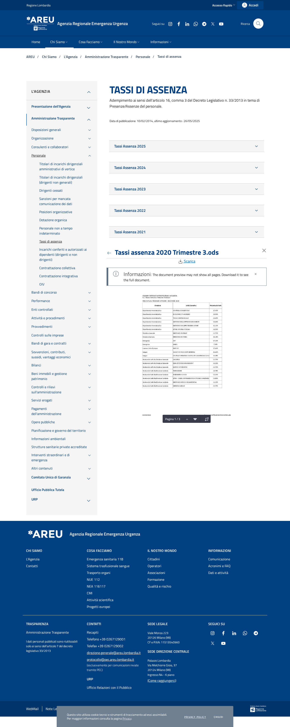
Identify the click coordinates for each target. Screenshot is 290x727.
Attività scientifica (100, 599)
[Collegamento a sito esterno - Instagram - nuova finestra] (168, 23)
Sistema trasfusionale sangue (108, 565)
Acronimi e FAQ (219, 565)
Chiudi (218, 717)
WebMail (32, 708)
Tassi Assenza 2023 (130, 189)
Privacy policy (195, 717)
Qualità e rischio (159, 586)
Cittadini (154, 559)
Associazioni (156, 572)
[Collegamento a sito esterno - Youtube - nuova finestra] (219, 23)
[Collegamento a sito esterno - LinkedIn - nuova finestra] (185, 23)
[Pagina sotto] (194, 419)
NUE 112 (93, 579)
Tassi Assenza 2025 (130, 146)
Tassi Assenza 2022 (130, 210)
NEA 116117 (96, 586)
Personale (143, 56)
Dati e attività (218, 572)
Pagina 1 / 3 (172, 419)
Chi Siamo (49, 56)
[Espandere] (206, 419)
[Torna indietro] (110, 252)
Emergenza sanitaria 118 (105, 559)
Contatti (32, 565)
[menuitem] (36, 42)
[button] (224, 5)
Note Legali (54, 708)
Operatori (154, 565)
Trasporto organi (98, 572)
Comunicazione (219, 559)
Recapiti (93, 632)
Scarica (189, 261)
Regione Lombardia (39, 5)
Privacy (126, 718)
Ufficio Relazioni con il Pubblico (109, 687)
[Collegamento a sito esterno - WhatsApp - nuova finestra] (194, 23)
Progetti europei (98, 606)
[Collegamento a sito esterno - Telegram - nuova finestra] (202, 23)
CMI (89, 593)
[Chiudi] (255, 274)
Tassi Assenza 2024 (130, 167)
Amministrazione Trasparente (107, 56)
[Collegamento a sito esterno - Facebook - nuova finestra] (177, 23)
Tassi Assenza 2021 (130, 232)
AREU (30, 56)
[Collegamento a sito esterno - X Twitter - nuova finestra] (211, 23)
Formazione (156, 579)
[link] (250, 5)
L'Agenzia (71, 56)
